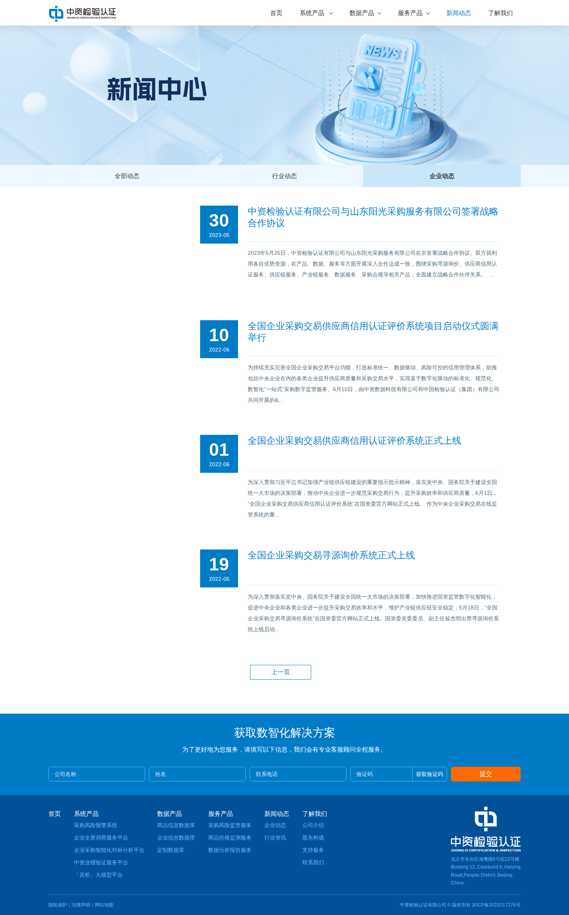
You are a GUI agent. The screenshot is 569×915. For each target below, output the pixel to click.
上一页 (280, 672)
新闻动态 (458, 13)
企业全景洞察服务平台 (101, 837)
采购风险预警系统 (95, 825)
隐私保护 (57, 905)
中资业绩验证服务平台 (101, 862)
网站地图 (104, 905)
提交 (486, 774)
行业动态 (284, 176)
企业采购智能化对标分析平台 (109, 850)
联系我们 (313, 862)
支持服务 (313, 850)
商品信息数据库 (176, 825)
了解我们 (500, 13)
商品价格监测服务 (230, 837)
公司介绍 (313, 825)
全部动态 (127, 176)
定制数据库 (170, 850)
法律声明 (81, 905)
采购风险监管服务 (230, 825)
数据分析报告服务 (230, 850)
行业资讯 (275, 837)
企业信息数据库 (176, 837)
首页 (276, 13)
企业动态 (442, 176)
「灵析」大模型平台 (98, 875)
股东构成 (313, 837)
